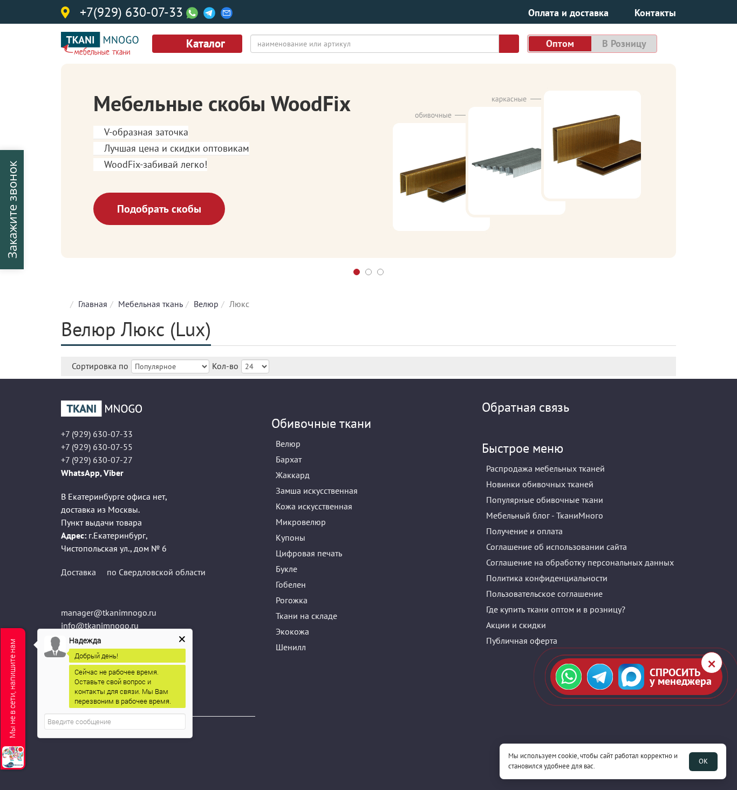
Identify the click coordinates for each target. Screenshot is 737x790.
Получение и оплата (524, 531)
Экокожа (292, 631)
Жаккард (293, 474)
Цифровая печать (309, 553)
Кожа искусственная (314, 506)
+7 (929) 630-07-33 (97, 433)
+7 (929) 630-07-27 (97, 459)
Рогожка (292, 600)
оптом (560, 43)
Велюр (206, 303)
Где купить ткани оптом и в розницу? (555, 609)
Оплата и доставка (568, 12)
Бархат (289, 459)
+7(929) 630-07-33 (131, 13)
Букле (286, 568)
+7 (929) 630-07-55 (97, 446)
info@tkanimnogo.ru (100, 625)
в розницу (624, 43)
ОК (703, 761)
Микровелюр (301, 521)
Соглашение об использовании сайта (556, 546)
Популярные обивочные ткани (544, 499)
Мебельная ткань (150, 303)
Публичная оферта (521, 640)
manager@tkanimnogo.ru (108, 612)
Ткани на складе (306, 615)
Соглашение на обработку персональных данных (580, 562)
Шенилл (291, 647)
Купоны (290, 537)
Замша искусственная (317, 490)
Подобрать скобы (159, 209)
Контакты (655, 12)
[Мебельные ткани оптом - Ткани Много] (158, 408)
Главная (92, 303)
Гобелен (291, 584)
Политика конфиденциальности (547, 578)
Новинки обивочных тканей (539, 484)
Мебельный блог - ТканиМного (544, 515)
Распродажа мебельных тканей (545, 468)
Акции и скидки (516, 624)
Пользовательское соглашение (544, 593)
